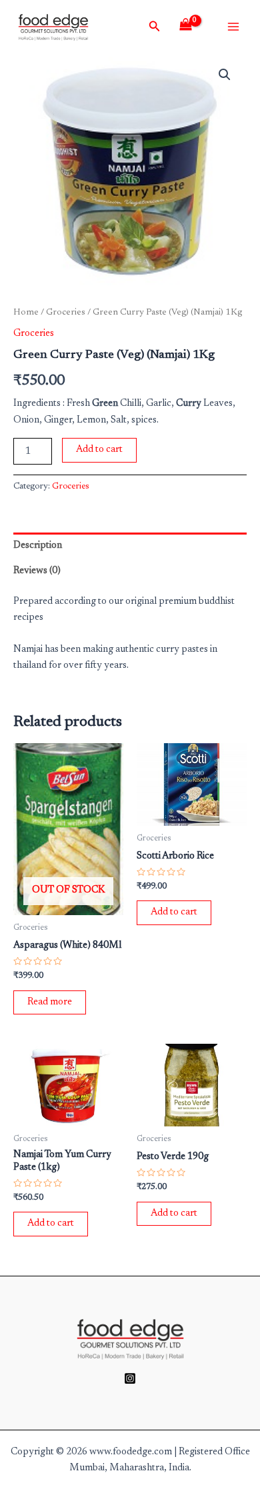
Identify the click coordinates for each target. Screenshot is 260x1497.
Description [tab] (37, 546)
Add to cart (99, 450)
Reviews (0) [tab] (37, 571)
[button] (225, 75)
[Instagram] (130, 1378)
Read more (49, 1002)
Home (26, 312)
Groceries (65, 312)
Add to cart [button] (174, 912)
